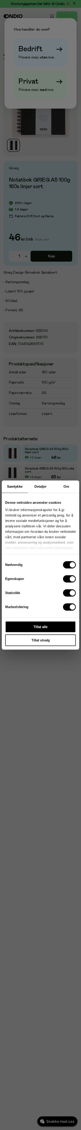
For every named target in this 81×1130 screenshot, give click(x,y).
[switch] (70, 579)
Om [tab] (66, 486)
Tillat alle (40, 627)
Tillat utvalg (41, 640)
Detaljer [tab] (40, 486)
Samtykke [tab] (14, 486)
